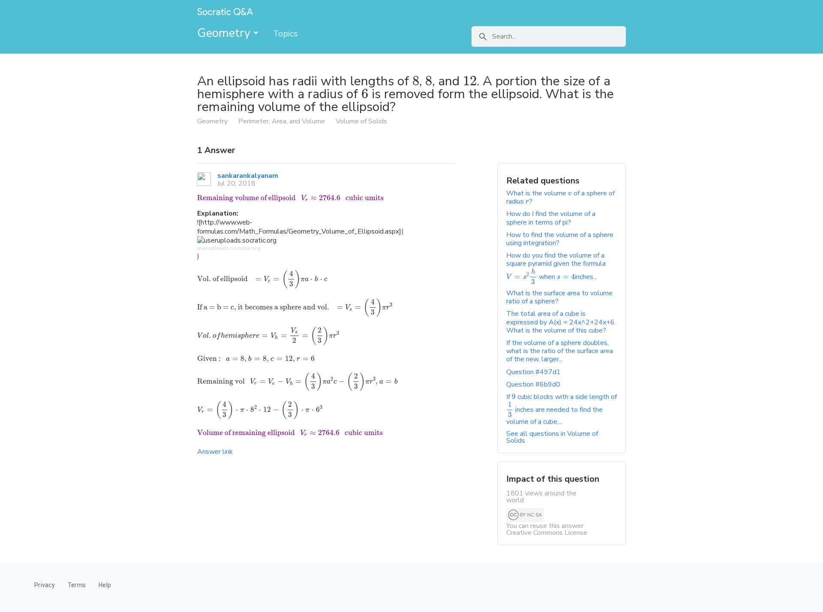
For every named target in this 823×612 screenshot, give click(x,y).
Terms (77, 585)
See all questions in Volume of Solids (552, 437)
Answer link (215, 451)
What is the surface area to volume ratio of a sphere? (559, 297)
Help (105, 585)
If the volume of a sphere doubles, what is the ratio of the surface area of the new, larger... (559, 351)
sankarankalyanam (247, 175)
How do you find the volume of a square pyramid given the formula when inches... (556, 266)
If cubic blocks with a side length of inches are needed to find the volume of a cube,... (561, 409)
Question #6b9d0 (533, 384)
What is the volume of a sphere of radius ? (560, 197)
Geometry (225, 33)
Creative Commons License (546, 532)
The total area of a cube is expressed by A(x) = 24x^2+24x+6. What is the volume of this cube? (561, 322)
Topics (285, 33)
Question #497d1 (533, 372)
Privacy (44, 585)
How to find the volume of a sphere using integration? (559, 239)
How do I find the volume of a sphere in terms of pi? (550, 218)
